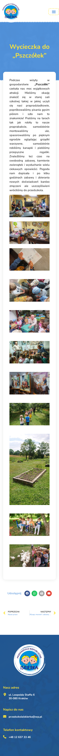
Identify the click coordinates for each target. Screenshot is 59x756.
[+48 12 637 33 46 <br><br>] (4, 736)
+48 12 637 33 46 (20, 737)
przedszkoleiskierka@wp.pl (25, 717)
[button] (54, 12)
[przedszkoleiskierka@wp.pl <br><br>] (4, 716)
